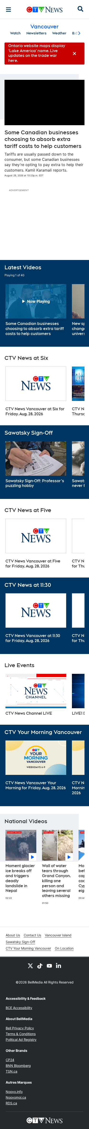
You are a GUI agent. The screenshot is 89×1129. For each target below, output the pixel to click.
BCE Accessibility (19, 1008)
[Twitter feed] (30, 965)
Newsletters (36, 33)
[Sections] (8, 9)
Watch (15, 33)
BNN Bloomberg (18, 1066)
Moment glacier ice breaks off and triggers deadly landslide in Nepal (20, 878)
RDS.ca (11, 1103)
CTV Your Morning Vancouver (28, 948)
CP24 (10, 1060)
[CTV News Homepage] (44, 9)
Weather (59, 33)
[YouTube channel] (49, 965)
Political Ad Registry (21, 1039)
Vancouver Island (58, 935)
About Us (13, 935)
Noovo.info (14, 1092)
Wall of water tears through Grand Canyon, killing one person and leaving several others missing (56, 881)
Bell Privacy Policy (20, 1028)
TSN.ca (11, 1071)
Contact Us (32, 935)
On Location (64, 948)
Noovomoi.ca (16, 1097)
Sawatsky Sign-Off (20, 942)
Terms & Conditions (21, 1034)
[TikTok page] (40, 965)
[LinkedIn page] (59, 965)
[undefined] (35, 310)
